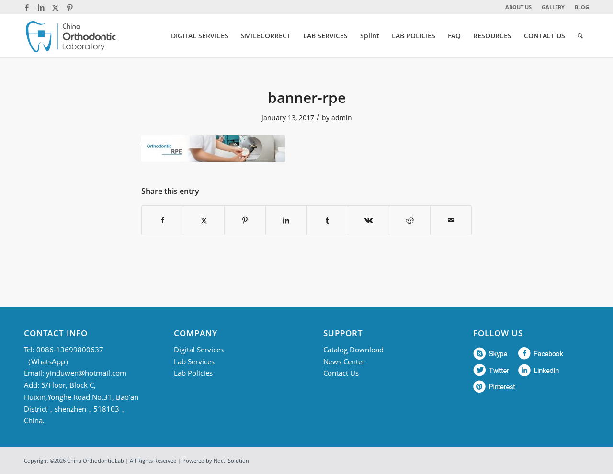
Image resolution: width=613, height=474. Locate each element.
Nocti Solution (231, 460)
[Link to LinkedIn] (41, 7)
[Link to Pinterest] (70, 7)
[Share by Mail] (451, 220)
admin (341, 117)
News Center (344, 361)
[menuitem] (518, 7)
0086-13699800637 (69, 349)
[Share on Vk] (368, 220)
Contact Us (341, 373)
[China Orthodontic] (71, 35)
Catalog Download (353, 349)
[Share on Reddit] (409, 220)
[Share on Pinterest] (245, 220)
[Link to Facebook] (27, 7)
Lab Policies (193, 373)
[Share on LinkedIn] (286, 220)
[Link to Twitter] (55, 7)
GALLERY (553, 7)
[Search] (580, 35)
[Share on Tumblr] (327, 220)
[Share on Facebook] (162, 220)
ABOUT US (518, 7)
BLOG (582, 7)
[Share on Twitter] (203, 220)
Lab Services (194, 361)
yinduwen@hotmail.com (86, 373)
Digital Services (199, 349)
